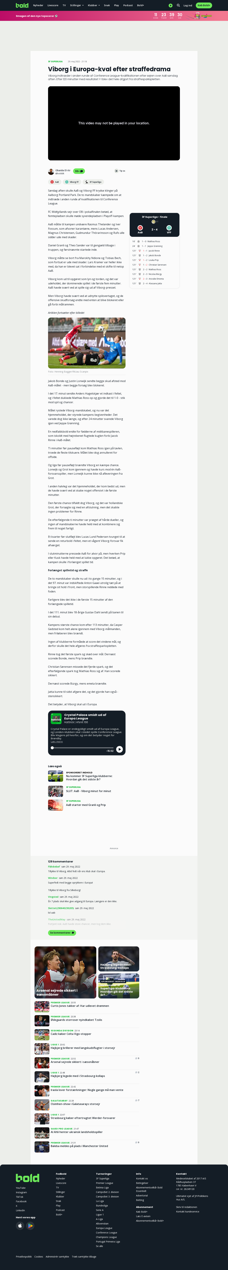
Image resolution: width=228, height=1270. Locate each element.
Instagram (21, 1192)
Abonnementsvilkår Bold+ (150, 1220)
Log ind (188, 5)
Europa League (104, 1228)
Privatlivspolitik (24, 1256)
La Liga (100, 1201)
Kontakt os (142, 1178)
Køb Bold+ (204, 5)
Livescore (53, 5)
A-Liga (99, 1219)
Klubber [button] (93, 5)
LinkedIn (20, 1210)
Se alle (99, 1246)
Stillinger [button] (76, 5)
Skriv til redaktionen (186, 1207)
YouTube (21, 1187)
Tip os (122, 170)
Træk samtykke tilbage (84, 1256)
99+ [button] (77, 171)
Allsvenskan (102, 1223)
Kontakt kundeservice (187, 1211)
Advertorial (142, 1195)
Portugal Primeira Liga (108, 1241)
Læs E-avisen (143, 1216)
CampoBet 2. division (107, 1192)
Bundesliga (102, 1205)
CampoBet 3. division (107, 1196)
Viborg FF (74, 182)
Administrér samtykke (57, 1256)
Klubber (60, 1196)
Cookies (38, 1256)
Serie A (99, 1210)
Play (116, 5)
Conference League (106, 1232)
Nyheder (38, 5)
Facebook (21, 1201)
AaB (57, 182)
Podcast (128, 5)
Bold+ (140, 5)
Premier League (104, 1183)
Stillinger (60, 1192)
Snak (107, 5)
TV (64, 5)
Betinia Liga (102, 1187)
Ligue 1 (100, 1214)
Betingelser (142, 1183)
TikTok (19, 1196)
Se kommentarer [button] (60, 932)
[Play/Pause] (119, 749)
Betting (140, 1200)
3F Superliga (95, 182)
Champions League (106, 1237)
